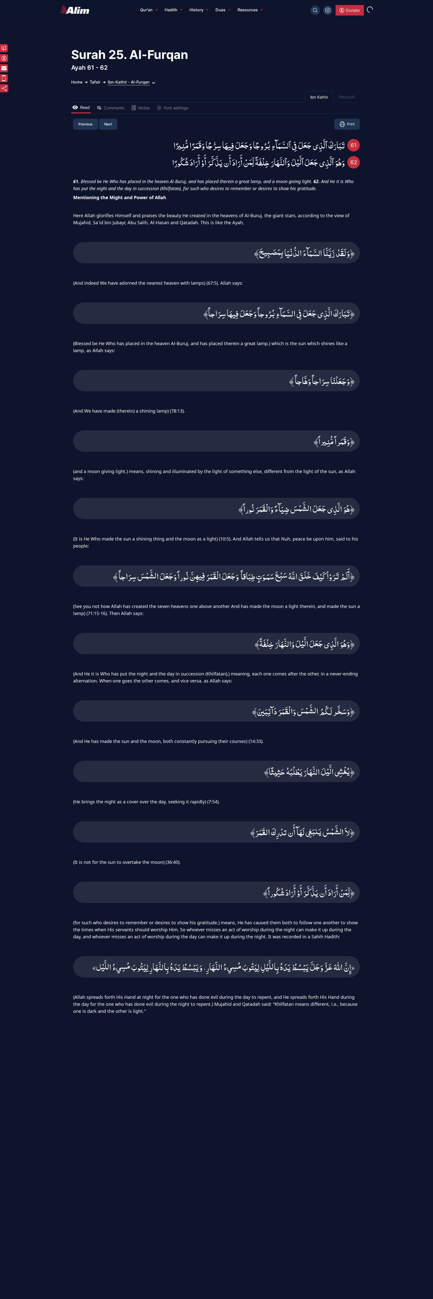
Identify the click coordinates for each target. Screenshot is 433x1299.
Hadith (171, 9)
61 (354, 145)
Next (108, 124)
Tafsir (95, 82)
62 (353, 162)
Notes (144, 107)
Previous (85, 124)
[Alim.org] (76, 10)
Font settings (176, 107)
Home (76, 82)
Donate (353, 10)
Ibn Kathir (319, 97)
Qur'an (146, 9)
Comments (114, 107)
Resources (248, 9)
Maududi (347, 96)
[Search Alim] (315, 10)
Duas (220, 9)
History (196, 9)
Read (85, 107)
